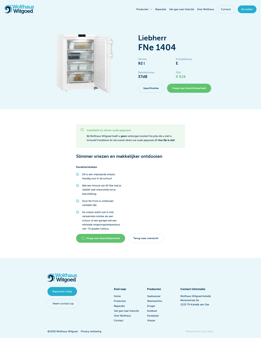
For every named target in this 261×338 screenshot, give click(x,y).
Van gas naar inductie (181, 9)
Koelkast (152, 310)
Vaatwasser (154, 296)
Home (117, 296)
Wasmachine (154, 300)
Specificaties (151, 88)
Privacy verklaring (91, 331)
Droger (151, 305)
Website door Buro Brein (200, 331)
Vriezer (151, 320)
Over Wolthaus (205, 9)
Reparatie (160, 9)
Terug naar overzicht (145, 238)
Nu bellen (247, 9)
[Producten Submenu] (151, 9)
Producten (142, 9)
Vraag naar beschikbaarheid (189, 88)
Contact (226, 9)
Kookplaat (153, 315)
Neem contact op (63, 303)
